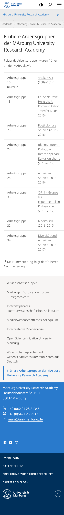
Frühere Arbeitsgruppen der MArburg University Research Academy (33, 373)
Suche (49, 4)
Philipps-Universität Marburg (22, 499)
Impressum (11, 458)
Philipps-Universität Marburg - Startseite (14, 4)
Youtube (10, 443)
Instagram (17, 443)
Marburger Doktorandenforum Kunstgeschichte (28, 294)
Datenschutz (13, 466)
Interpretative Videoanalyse (25, 329)
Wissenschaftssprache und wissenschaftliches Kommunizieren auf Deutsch (33, 356)
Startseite (7, 24)
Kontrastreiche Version (41, 4)
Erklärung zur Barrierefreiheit (28, 474)
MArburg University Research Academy (59, 14)
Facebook (5, 443)
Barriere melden (16, 482)
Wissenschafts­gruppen (22, 283)
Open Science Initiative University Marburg (29, 340)
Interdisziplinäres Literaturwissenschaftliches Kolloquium (33, 308)
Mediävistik (45, 221)
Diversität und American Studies (47, 240)
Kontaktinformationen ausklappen (58, 493)
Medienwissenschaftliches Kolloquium (32, 320)
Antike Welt (45, 78)
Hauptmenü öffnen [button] (59, 4)
